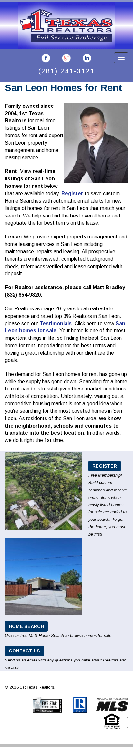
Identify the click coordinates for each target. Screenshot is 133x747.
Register (72, 193)
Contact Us (24, 650)
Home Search (26, 626)
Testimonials (55, 323)
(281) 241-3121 (66, 71)
